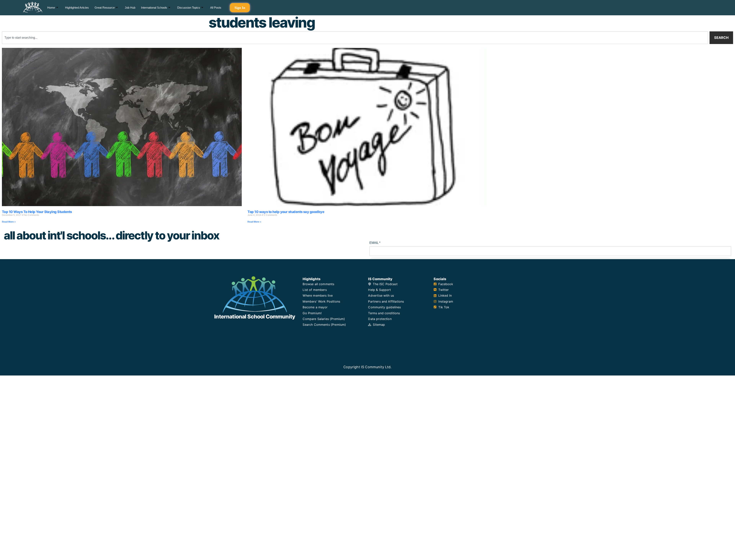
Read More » (9, 221)
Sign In (239, 8)
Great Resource (105, 7)
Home (51, 7)
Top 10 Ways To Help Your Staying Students (37, 212)
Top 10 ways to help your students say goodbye (285, 212)
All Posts (215, 7)
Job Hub (130, 7)
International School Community (254, 316)
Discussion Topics (188, 7)
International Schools (154, 7)
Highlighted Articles (77, 7)
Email (374, 242)
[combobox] (355, 37)
